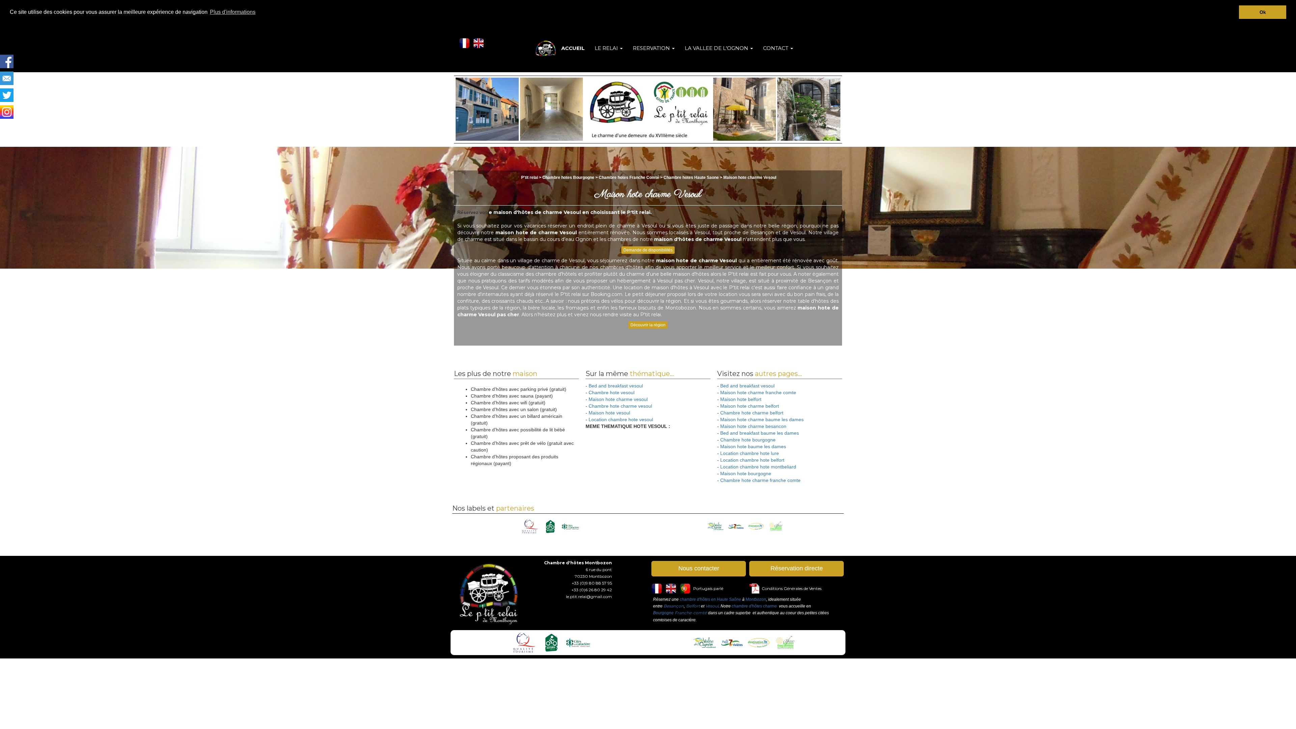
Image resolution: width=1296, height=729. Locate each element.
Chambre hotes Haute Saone (691, 177)
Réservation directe (797, 568)
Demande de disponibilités (648, 250)
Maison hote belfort (740, 399)
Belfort (693, 606)
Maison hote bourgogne (745, 473)
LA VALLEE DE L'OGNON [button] (717, 48)
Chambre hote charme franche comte (760, 480)
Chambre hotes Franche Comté (629, 177)
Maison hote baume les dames (753, 446)
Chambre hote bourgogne (748, 439)
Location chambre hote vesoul (621, 419)
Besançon (674, 606)
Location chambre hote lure (749, 453)
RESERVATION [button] (652, 48)
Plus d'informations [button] (232, 12)
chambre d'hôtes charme (754, 606)
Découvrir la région (648, 325)
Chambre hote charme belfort (751, 412)
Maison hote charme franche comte (758, 392)
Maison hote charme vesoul (618, 399)
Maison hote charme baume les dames (762, 419)
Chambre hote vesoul (611, 392)
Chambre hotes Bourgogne (568, 177)
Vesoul (712, 606)
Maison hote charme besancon (753, 426)
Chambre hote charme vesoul (620, 406)
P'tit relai (529, 177)
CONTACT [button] (776, 48)
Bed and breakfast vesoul (616, 385)
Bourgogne (663, 613)
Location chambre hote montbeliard (758, 466)
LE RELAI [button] (607, 48)
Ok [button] (1263, 12)
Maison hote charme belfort (749, 406)
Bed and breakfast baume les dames (759, 433)
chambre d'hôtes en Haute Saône (710, 599)
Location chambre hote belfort (752, 460)
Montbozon (756, 599)
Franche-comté (691, 612)
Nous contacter (698, 568)
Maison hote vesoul (609, 412)
